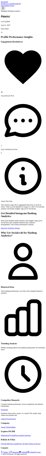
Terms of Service (34, 444)
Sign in (3, 6)
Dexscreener (19, 435)
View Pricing (15, 228)
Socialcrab (4, 2)
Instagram (16, 452)
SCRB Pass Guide (11, 444)
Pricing (15, 4)
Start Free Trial (6, 228)
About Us (4, 427)
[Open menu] (3, 8)
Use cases (9, 4)
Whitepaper (5, 435)
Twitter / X (6, 452)
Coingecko (27, 435)
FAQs (3, 444)
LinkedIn (24, 452)
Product (3, 4)
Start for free (10, 6)
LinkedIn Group (35, 452)
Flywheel (12, 435)
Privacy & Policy (23, 444)
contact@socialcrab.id (8, 419)
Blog (14, 427)
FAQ (19, 4)
